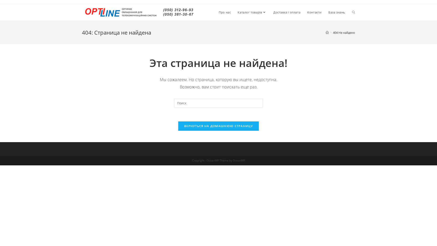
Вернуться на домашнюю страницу (218, 126)
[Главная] (327, 33)
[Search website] (353, 12)
